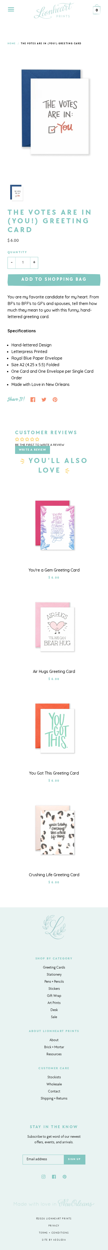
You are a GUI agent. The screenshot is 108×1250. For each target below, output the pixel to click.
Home (12, 43)
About (54, 1040)
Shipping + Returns (54, 1099)
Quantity (17, 252)
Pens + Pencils (54, 982)
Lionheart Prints (59, 1219)
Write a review (32, 449)
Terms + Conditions (54, 1233)
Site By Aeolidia (54, 1240)
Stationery (54, 975)
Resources (54, 1054)
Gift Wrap (54, 996)
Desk (54, 1010)
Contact (54, 1091)
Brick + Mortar (54, 1047)
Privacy (54, 1226)
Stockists (54, 1077)
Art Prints (54, 1003)
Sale (54, 1017)
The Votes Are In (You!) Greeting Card (51, 43)
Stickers (54, 989)
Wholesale (54, 1084)
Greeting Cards (54, 968)
